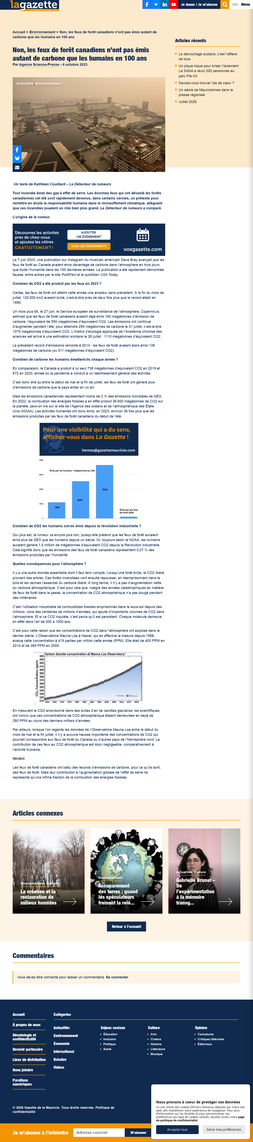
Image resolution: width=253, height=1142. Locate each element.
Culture (200, 872)
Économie (62, 1043)
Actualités (25, 84)
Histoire (156, 1044)
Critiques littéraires (211, 1039)
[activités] (89, 255)
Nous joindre (23, 1070)
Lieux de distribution (29, 1059)
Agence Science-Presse (39, 65)
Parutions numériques (22, 1082)
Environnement (42, 32)
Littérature (158, 1049)
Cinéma (156, 1039)
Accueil (19, 32)
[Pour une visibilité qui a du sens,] (89, 455)
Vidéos (59, 1067)
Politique (109, 1044)
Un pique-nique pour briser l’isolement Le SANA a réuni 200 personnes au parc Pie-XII (209, 71)
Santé (107, 1049)
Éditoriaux (205, 1044)
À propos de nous (27, 1024)
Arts (154, 1034)
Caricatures (206, 1034)
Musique (156, 1054)
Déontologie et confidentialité (24, 1037)
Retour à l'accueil (126, 926)
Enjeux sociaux (113, 1027)
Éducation (110, 1034)
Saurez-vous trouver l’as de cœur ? (206, 83)
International (64, 1051)
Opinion (52, 883)
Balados (60, 1059)
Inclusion (109, 1039)
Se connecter (117, 977)
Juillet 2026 (188, 102)
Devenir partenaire (28, 1049)
